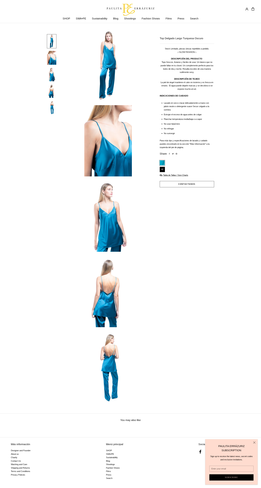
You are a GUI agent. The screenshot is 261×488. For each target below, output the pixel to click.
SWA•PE (81, 18)
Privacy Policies (18, 475)
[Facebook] (169, 154)
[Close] (254, 442)
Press (181, 18)
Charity (14, 457)
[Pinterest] (176, 154)
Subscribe (231, 477)
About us (15, 454)
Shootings (130, 18)
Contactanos (186, 184)
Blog (115, 18)
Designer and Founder (21, 450)
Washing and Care (19, 464)
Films (169, 18)
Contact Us (16, 461)
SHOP (66, 18)
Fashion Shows (151, 18)
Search (194, 18)
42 (162, 169)
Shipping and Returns (20, 468)
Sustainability (99, 18)
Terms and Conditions (20, 471)
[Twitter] (173, 154)
